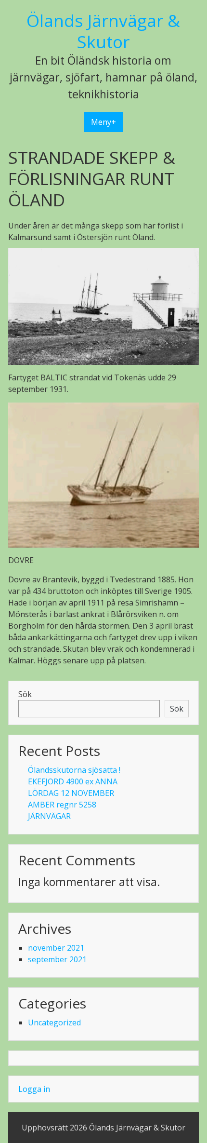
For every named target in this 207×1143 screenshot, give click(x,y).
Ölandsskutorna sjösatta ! (74, 770)
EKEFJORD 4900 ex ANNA (72, 781)
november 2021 (56, 947)
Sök (25, 694)
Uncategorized (54, 1022)
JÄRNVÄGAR (49, 816)
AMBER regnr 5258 (62, 804)
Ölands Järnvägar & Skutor (103, 31)
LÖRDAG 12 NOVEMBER (71, 793)
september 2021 (57, 959)
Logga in (34, 1089)
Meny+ (103, 122)
